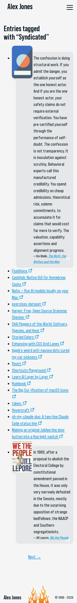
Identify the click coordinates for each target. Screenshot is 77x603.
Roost (16, 363)
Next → (34, 556)
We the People (59, 538)
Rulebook (19, 383)
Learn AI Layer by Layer (30, 376)
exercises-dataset (26, 303)
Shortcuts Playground (29, 370)
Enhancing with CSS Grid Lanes (35, 343)
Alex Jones (20, 6)
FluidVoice (19, 270)
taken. (17, 403)
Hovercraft (20, 410)
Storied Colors (23, 336)
